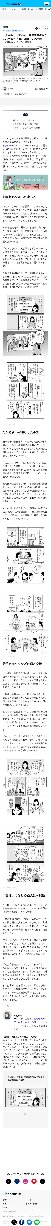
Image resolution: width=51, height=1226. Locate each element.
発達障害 (6, 94)
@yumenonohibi (10, 145)
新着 (4, 9)
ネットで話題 (37, 9)
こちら (10, 1067)
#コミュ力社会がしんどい (15, 30)
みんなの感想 (43, 28)
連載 (24, 9)
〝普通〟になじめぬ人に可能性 (26, 127)
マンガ (14, 9)
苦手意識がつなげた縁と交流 (25, 124)
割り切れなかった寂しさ (23, 120)
